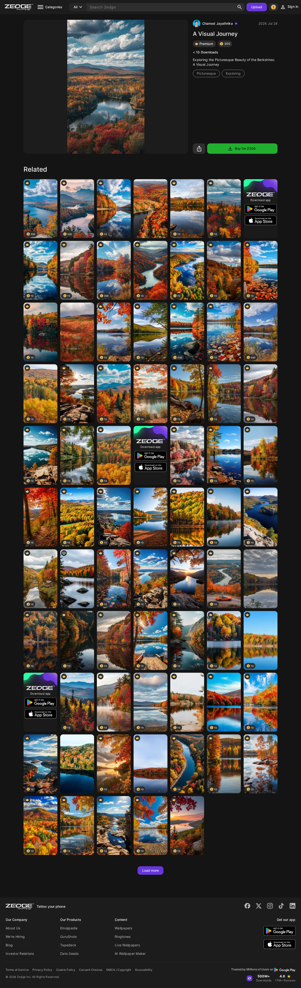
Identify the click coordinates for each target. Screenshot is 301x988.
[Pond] (260, 578)
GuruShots (68, 937)
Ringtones (123, 937)
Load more (150, 870)
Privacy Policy (42, 970)
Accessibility (143, 970)
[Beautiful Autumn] (150, 208)
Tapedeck (68, 945)
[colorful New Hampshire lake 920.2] (77, 578)
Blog (9, 945)
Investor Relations (20, 954)
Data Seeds (69, 954)
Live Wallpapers (127, 945)
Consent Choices (91, 970)
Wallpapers (123, 928)
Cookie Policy (65, 970)
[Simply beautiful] (77, 332)
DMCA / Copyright (118, 970)
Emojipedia (69, 928)
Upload (256, 7)
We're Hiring (15, 937)
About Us (13, 928)
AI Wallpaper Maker (130, 954)
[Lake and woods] (77, 763)
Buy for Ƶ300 (245, 148)
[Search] (240, 7)
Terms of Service (17, 970)
